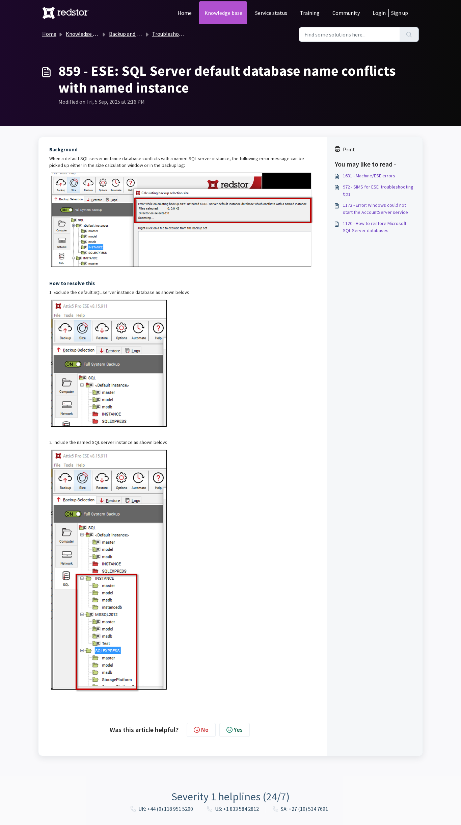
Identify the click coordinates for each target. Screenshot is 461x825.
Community (346, 12)
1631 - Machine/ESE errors (369, 176)
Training (310, 12)
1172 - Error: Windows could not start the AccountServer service (375, 208)
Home (185, 12)
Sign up (399, 12)
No (205, 729)
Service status (271, 12)
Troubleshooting (172, 33)
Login (379, 12)
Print (349, 149)
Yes (238, 729)
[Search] (409, 34)
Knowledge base (223, 12)
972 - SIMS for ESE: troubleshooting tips (378, 190)
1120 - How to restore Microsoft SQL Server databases (374, 226)
